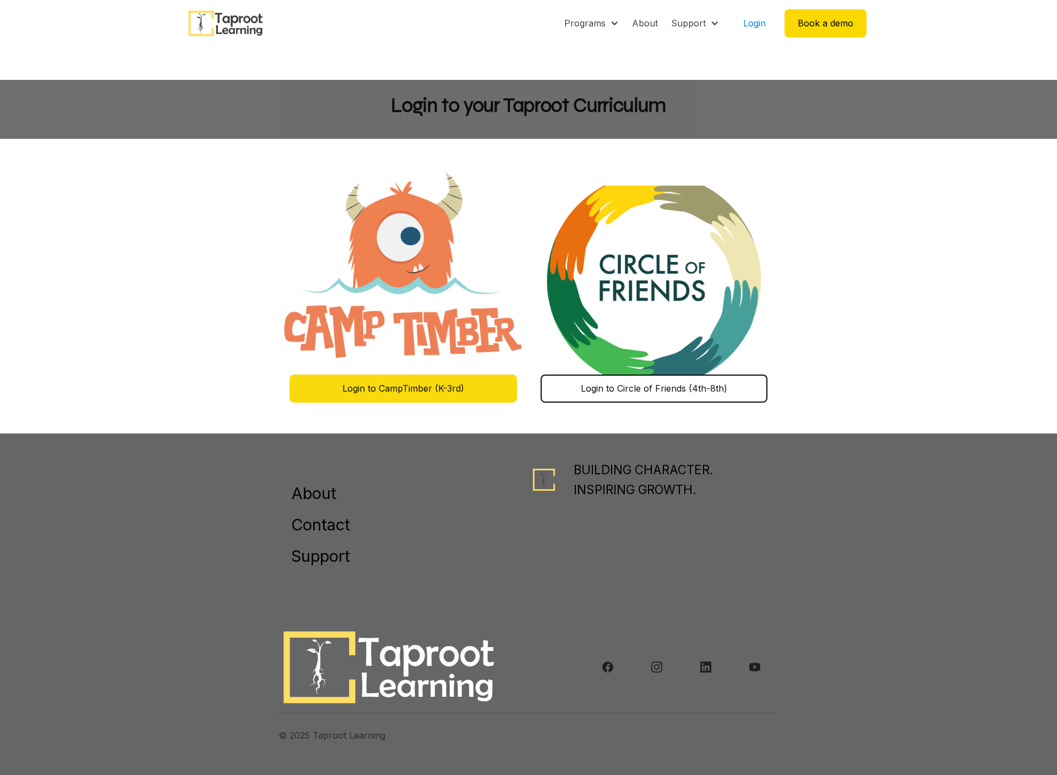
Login (754, 23)
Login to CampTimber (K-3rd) (403, 388)
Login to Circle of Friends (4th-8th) (654, 388)
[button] (591, 23)
